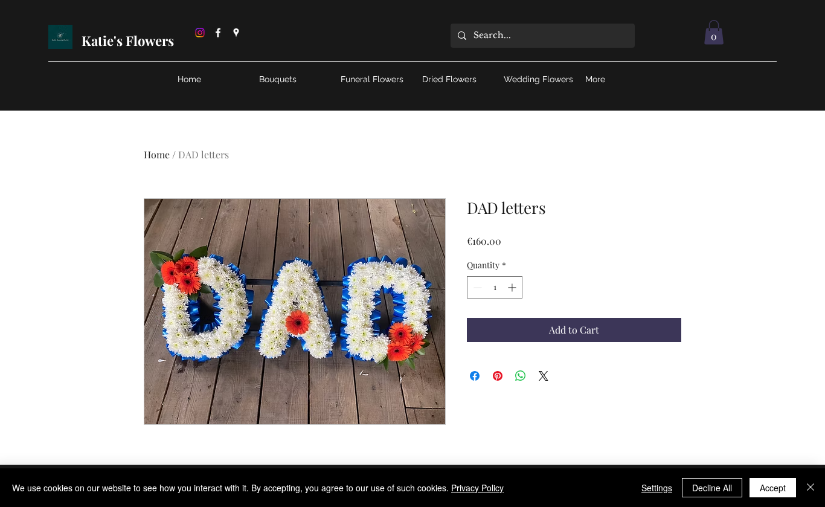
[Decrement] (476, 287)
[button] (714, 32)
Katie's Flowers (129, 40)
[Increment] (513, 287)
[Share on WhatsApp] (520, 376)
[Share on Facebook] (474, 376)
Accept (773, 488)
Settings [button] (656, 488)
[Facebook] (218, 33)
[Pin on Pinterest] (497, 376)
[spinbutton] (495, 287)
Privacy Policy (477, 488)
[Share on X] (543, 376)
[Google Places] (236, 33)
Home (157, 154)
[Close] (810, 487)
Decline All (712, 488)
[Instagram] (200, 33)
